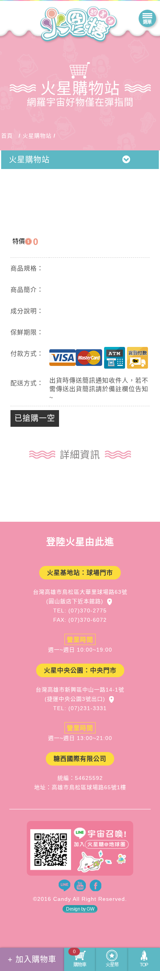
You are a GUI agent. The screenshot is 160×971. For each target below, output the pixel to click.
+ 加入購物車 (32, 959)
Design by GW (80, 909)
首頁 (7, 136)
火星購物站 (37, 136)
